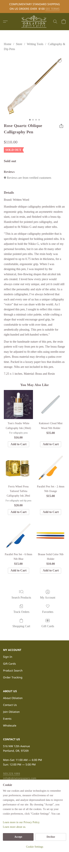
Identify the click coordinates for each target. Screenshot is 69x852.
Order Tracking (12, 677)
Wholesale (9, 725)
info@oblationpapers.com (19, 778)
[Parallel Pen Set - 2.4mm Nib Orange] (50, 467)
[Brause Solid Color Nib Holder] (50, 535)
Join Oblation (11, 712)
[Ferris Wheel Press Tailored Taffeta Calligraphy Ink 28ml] (18, 467)
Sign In (7, 657)
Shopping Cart (21, 626)
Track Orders (21, 611)
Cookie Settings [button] (34, 846)
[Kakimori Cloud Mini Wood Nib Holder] (50, 404)
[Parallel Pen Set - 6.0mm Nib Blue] (18, 535)
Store (19, 44)
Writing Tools (35, 44)
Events (7, 718)
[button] (34, 21)
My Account (47, 597)
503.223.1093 (11, 773)
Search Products (21, 597)
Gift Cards (47, 626)
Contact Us (10, 705)
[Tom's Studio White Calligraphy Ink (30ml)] (18, 404)
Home (7, 44)
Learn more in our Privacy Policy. (21, 822)
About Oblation (13, 698)
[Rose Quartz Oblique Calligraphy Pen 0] (34, 86)
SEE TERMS (52, 9)
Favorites (47, 611)
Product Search (13, 670)
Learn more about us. (14, 826)
